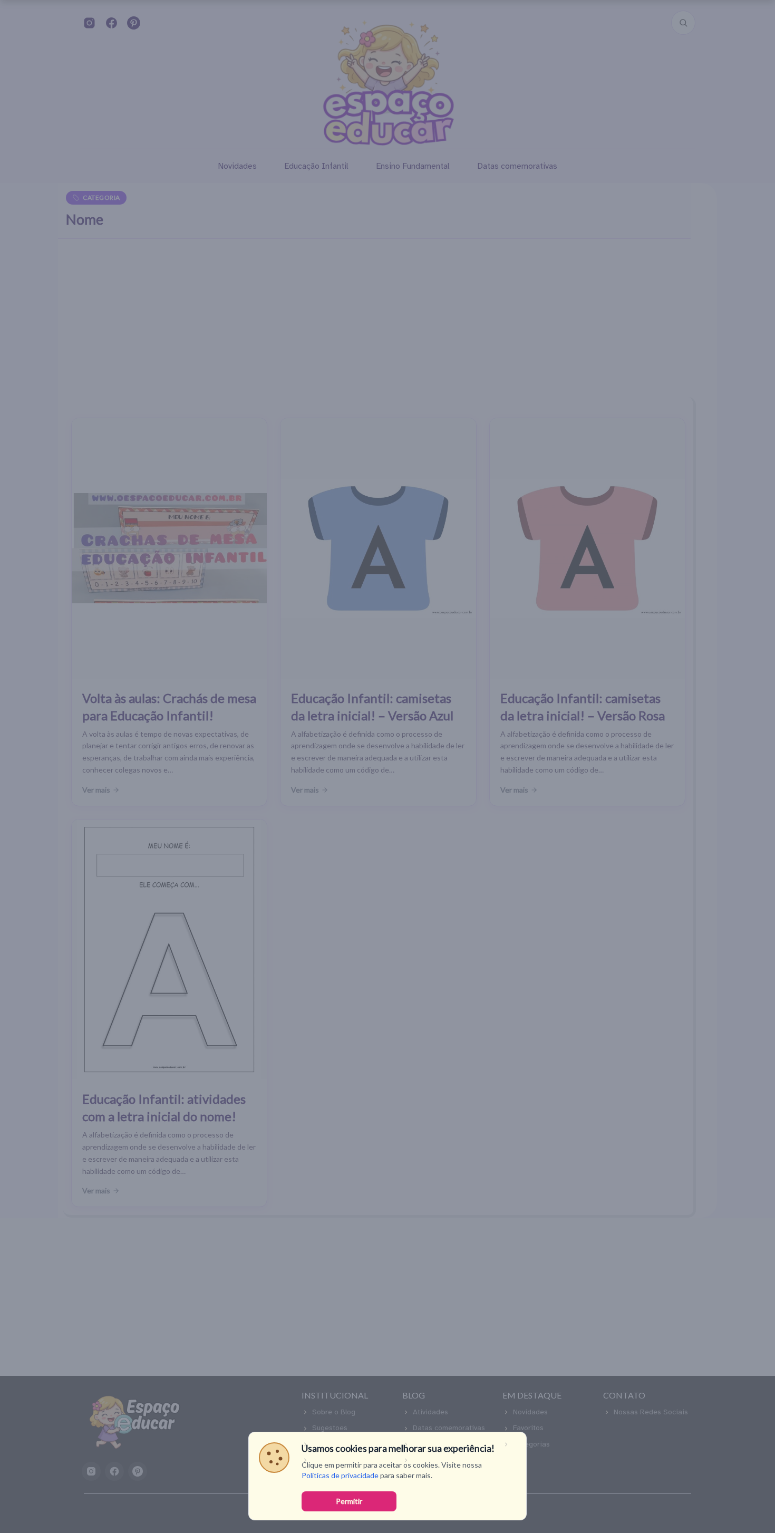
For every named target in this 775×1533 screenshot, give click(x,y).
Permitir (349, 1501)
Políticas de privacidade (340, 1475)
